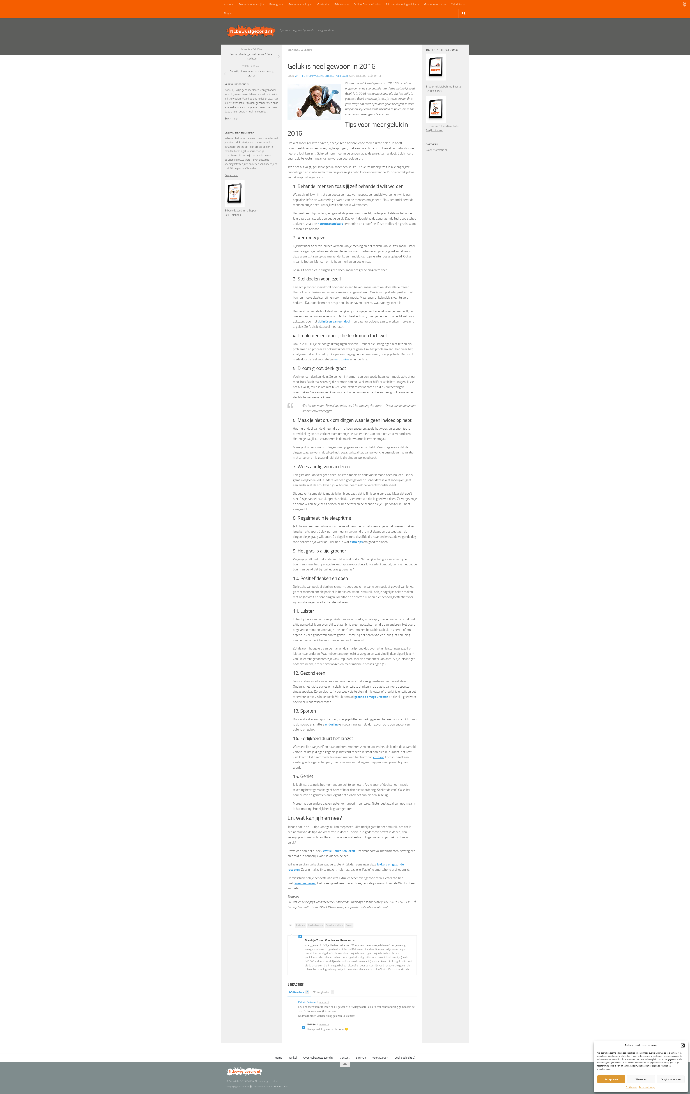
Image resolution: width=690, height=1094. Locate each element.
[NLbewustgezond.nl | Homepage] (251, 31)
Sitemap (361, 1057)
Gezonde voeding (298, 4)
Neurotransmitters (334, 925)
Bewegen (275, 4)
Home (227, 4)
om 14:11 (324, 1002)
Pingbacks (325, 992)
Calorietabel (458, 4)
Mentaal (322, 4)
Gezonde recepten (435, 4)
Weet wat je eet (305, 883)
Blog (226, 13)
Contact (344, 1057)
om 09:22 (324, 1024)
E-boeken (340, 4)
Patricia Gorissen (307, 1002)
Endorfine (300, 925)
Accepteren (611, 1079)
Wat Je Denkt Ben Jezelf (339, 851)
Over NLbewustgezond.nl (318, 1057)
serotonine (341, 359)
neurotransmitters (330, 224)
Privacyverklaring (647, 1087)
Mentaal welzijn (300, 50)
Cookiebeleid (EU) (405, 1057)
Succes (349, 925)
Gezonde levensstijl (250, 4)
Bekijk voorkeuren (671, 1079)
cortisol (378, 757)
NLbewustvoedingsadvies (401, 4)
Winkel (293, 1057)
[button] (683, 1045)
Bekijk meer (231, 118)
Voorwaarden (380, 1057)
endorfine (332, 724)
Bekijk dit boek (233, 215)
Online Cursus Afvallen (367, 4)
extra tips (356, 542)
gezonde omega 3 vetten (371, 697)
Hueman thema (281, 1086)
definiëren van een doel (334, 321)
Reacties (300, 992)
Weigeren (641, 1079)
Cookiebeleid (631, 1087)
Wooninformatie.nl (436, 150)
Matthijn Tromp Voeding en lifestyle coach (321, 75)
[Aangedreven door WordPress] (251, 1086)
